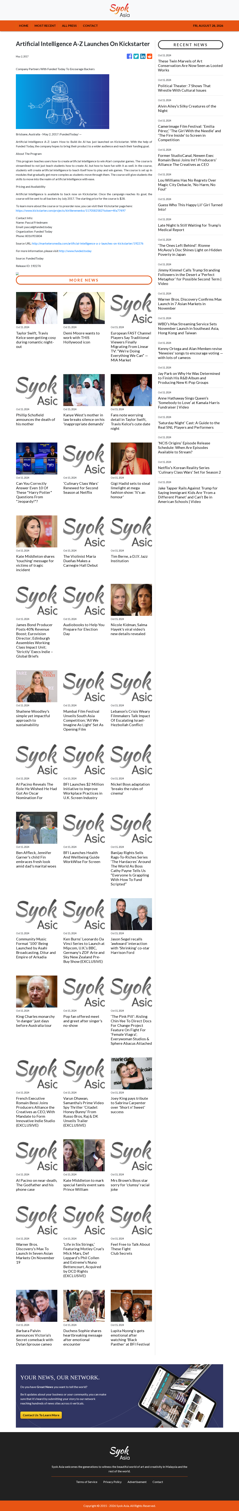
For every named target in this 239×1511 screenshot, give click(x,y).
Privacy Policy (112, 1482)
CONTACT (90, 25)
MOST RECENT (45, 25)
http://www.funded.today (75, 251)
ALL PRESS (69, 25)
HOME (23, 25)
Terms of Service (86, 1482)
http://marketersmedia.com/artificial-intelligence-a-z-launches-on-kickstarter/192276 (87, 243)
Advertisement (137, 1482)
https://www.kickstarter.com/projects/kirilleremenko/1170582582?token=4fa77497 (70, 210)
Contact (158, 1482)
